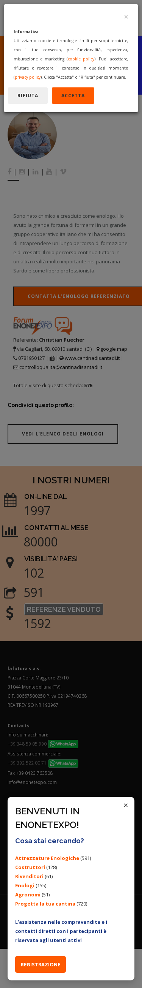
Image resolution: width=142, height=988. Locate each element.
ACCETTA (73, 95)
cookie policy (81, 59)
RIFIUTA (27, 95)
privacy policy (28, 77)
